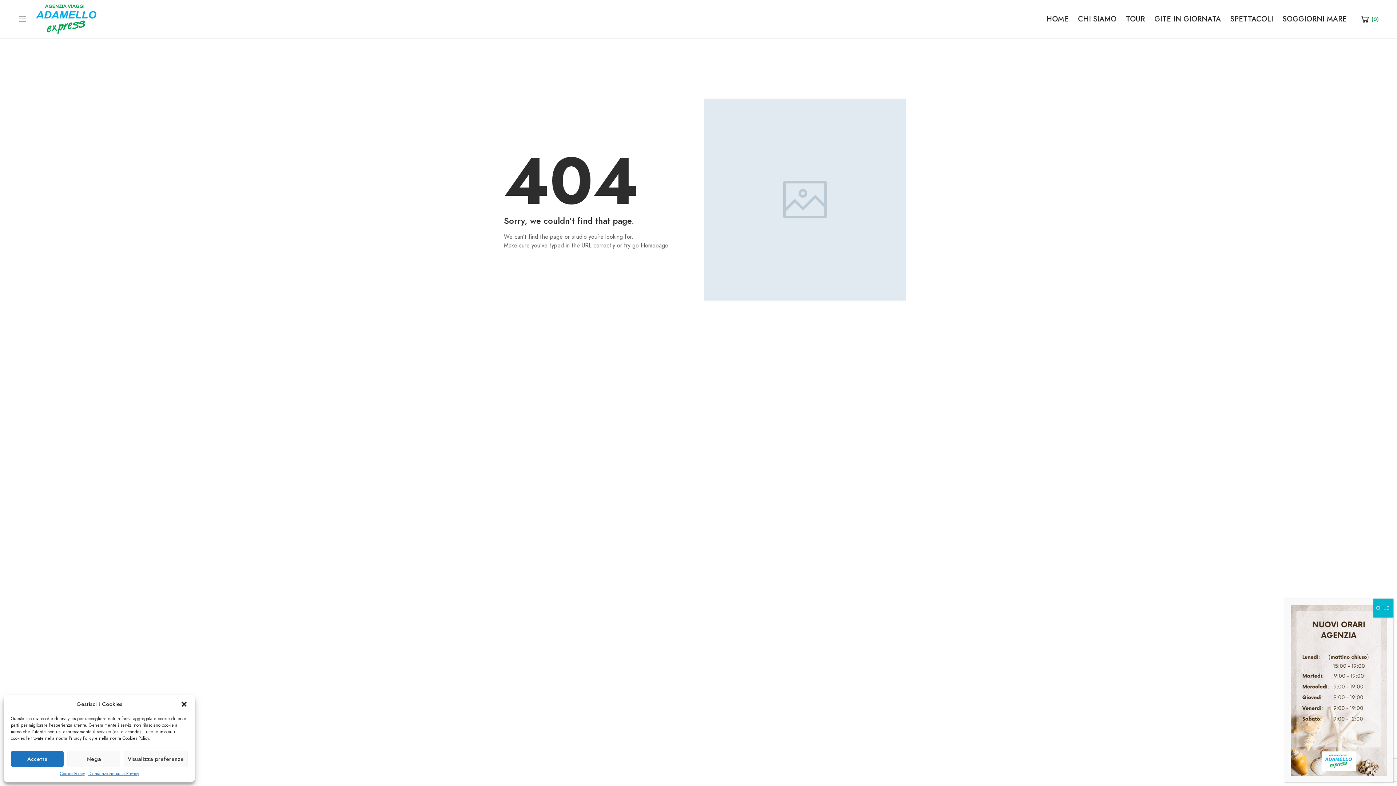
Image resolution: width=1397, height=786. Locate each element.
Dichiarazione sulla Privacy (113, 774)
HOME (1057, 19)
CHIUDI (1383, 608)
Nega (94, 759)
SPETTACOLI (1251, 19)
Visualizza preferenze (156, 759)
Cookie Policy (72, 774)
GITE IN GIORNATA (1187, 19)
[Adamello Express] (66, 19)
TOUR (1135, 19)
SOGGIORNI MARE (1315, 19)
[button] (184, 704)
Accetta (37, 759)
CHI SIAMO (1097, 19)
